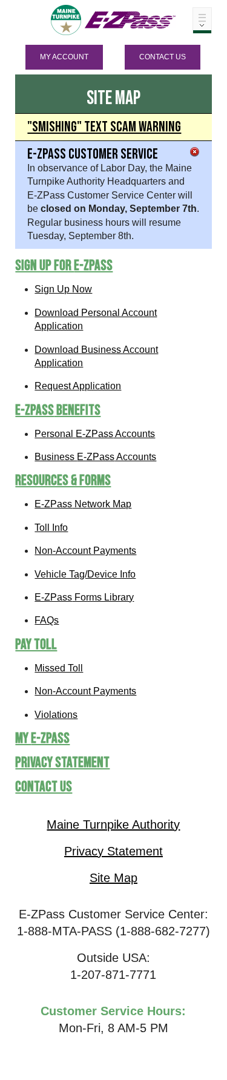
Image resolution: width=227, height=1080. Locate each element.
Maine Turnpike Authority (113, 824)
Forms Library (84, 597)
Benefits (57, 410)
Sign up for (64, 265)
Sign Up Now (63, 289)
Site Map (113, 877)
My (42, 738)
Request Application (78, 386)
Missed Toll (59, 668)
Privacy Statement (62, 762)
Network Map (83, 504)
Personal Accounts (95, 434)
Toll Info (51, 527)
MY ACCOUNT (64, 57)
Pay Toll (36, 644)
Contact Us (162, 57)
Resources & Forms (63, 480)
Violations (56, 715)
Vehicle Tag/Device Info (85, 574)
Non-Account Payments (85, 550)
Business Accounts (95, 457)
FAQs (47, 620)
